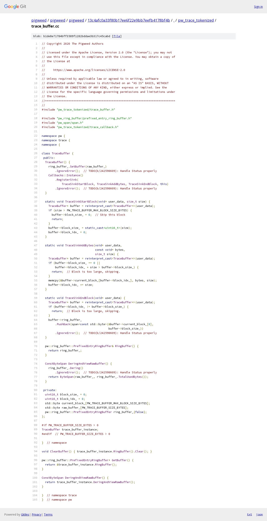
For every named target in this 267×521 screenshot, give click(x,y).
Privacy (36, 514)
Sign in (258, 7)
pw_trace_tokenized (196, 20)
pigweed (39, 20)
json (259, 514)
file (116, 36)
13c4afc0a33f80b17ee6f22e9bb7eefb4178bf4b (129, 20)
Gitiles (25, 514)
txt (249, 514)
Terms (48, 514)
